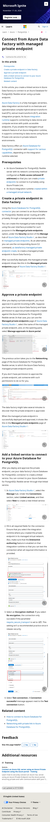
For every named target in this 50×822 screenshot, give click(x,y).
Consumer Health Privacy (12, 815)
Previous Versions (23, 808)
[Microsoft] (25, 26)
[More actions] (46, 32)
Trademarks (7, 818)
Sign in (45, 26)
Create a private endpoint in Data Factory (20, 69)
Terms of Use (32, 815)
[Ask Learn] (42, 32)
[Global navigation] (2, 26)
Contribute (6, 811)
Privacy (16, 811)
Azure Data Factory (10, 102)
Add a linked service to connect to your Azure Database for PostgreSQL (22, 77)
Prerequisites (9, 66)
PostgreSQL (22, 32)
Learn (4, 32)
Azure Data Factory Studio (20, 237)
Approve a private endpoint (15, 72)
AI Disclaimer (7, 808)
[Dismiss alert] (46, 4)
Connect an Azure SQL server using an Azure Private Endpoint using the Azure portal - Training (24, 770)
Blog (35, 808)
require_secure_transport (18, 622)
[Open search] (39, 26)
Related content (10, 81)
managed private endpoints (17, 240)
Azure (12, 32)
